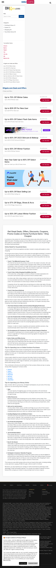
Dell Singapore (17, 510)
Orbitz (4, 530)
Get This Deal (45, 100)
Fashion (41, 485)
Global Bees (10, 379)
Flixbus (15, 532)
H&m (40, 507)
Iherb (40, 547)
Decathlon (38, 523)
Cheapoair (9, 518)
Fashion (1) (7, 27)
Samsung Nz (10, 510)
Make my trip (6, 58)
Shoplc (49, 527)
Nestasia (10, 376)
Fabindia (42, 523)
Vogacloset (10, 515)
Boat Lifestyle (25, 505)
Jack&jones (39, 516)
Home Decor (19, 485)
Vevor (16, 520)
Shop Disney (38, 508)
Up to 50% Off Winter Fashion (10, 74)
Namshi (45, 513)
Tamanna (5, 516)
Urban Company (17, 515)
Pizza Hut (8, 504)
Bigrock (16, 518)
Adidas (11, 504)
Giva (35, 516)
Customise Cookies (33, 563)
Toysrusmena (26, 515)
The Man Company (30, 509)
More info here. (7, 560)
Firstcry (15, 504)
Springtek (10, 378)
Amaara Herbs (23, 509)
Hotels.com (47, 504)
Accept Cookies (23, 563)
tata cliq (5, 54)
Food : (4, 533)
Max (37, 514)
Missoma (42, 527)
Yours (19, 516)
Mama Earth (42, 503)
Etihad (32, 513)
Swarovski (47, 515)
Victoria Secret (32, 518)
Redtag (27, 514)
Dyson (48, 507)
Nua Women (14, 509)
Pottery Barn (22, 514)
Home (5, 485)
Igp (22, 504)
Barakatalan (5, 520)
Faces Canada (6, 508)
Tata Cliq (25, 503)
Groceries (35, 485)
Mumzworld (41, 513)
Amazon (5, 45)
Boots (11, 526)
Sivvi (15, 513)
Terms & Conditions (46, 492)
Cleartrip (37, 503)
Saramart (33, 514)
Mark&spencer (48, 503)
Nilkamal (49, 536)
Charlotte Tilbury (6, 519)
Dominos (9, 505)
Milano (46, 514)
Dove (12, 507)
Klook (13, 518)
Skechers (33, 523)
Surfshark (9, 516)
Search (21, 16)
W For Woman (18, 519)
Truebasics (41, 519)
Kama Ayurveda (37, 504)
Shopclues (10, 374)
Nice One (5, 514)
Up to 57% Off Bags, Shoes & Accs (11, 80)
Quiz (46, 527)
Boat (33, 516)
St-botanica (48, 510)
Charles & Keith (28, 519)
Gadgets (11, 485)
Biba (40, 509)
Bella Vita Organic (6, 507)
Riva (30, 514)
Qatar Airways (25, 518)
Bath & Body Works (20, 513)
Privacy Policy (45, 491)
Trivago (19, 520)
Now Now (14, 514)
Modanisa (36, 513)
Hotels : (4, 529)
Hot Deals (50, 485)
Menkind (22, 516)
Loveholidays (48, 529)
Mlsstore (35, 527)
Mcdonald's (15, 533)
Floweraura (21, 508)
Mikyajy (49, 514)
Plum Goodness (32, 505)
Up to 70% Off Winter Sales (9, 66)
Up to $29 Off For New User (9, 68)
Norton (31, 508)
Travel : (4, 532)
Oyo (4, 52)
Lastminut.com (33, 510)
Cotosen (4, 518)
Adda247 (37, 505)
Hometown (27, 510)
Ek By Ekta (30, 507)
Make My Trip (32, 503)
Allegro (31, 527)
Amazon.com (27, 513)
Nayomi (49, 513)
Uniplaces (39, 529)
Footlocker (44, 518)
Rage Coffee (42, 510)
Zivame (42, 504)
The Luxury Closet (33, 515)
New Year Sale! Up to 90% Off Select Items (12, 76)
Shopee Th (13, 519)
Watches (27, 485)
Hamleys (37, 519)
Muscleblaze (44, 508)
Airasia (38, 510)
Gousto (39, 533)
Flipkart (5, 50)
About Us (31, 491)
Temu (10, 520)
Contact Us (44, 494)
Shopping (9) (7, 29)
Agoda (19, 509)
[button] (50, 2)
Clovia (34, 508)
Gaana (33, 519)
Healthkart (47, 519)
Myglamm (14, 505)
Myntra (5, 47)
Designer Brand (48, 523)
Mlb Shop (23, 520)
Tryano (21, 515)
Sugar (15, 507)
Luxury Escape (42, 505)
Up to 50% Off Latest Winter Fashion (11, 82)
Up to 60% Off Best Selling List (10, 78)
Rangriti (23, 519)
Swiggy (7, 533)
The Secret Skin (41, 515)
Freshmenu (11, 508)
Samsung (22, 510)
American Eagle (38, 518)
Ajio (4, 56)
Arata (49, 516)
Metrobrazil (5, 515)
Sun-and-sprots (10, 513)
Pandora (47, 547)
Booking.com (30, 504)
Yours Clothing (28, 516)
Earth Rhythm (45, 516)
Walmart (41, 545)
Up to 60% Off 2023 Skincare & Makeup (12, 72)
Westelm (5, 513)
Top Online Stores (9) (10, 32)
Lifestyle (19, 504)
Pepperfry (10, 373)
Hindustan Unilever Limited (22, 507)
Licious (10, 533)
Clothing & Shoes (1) (9, 25)
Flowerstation (15, 516)
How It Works (31, 492)
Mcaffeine (26, 504)
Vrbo (7, 530)
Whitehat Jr (26, 508)
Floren (49, 509)
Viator (13, 520)
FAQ (30, 494)
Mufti (51, 507)
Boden (39, 527)
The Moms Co (19, 505)
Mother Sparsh (35, 507)
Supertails (5, 509)
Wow (4, 504)
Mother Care (44, 507)
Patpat (17, 514)
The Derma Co (50, 508)
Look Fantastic (41, 514)
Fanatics (20, 518)
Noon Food (9, 514)
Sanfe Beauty (44, 509)
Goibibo (16, 529)
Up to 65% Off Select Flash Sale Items (11, 70)
